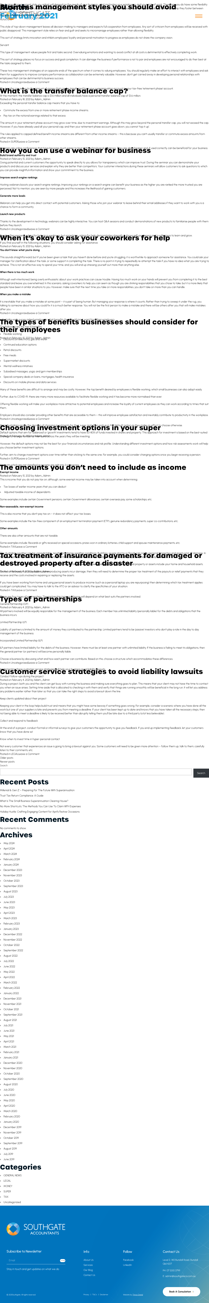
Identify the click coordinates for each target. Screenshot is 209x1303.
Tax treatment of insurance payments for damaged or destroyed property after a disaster (101, 559)
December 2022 (13, 934)
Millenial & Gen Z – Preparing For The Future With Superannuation (37, 790)
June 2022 (9, 966)
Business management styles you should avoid (88, 6)
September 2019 (13, 1143)
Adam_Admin (42, 15)
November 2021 (12, 1003)
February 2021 (11, 1052)
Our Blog (88, 1270)
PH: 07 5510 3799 (171, 1270)
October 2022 (12, 944)
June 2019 (9, 1159)
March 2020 (10, 1111)
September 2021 (13, 1014)
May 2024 (9, 843)
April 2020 (9, 1105)
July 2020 (9, 1089)
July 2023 (9, 896)
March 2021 (10, 1046)
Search (3, 765)
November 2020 (13, 1068)
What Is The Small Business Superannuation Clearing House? (34, 800)
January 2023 (11, 928)
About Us (88, 1259)
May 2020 (9, 1100)
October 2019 (11, 1137)
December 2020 (13, 1062)
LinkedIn (127, 1265)
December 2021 (12, 998)
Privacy (86, 1295)
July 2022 (9, 961)
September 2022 (13, 950)
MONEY (8, 1186)
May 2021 (9, 1036)
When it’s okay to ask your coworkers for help (85, 237)
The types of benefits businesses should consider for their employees (99, 325)
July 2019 (8, 1153)
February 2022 (12, 987)
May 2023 (9, 907)
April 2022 (9, 977)
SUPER (14, 141)
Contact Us (89, 1275)
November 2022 (13, 939)
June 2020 (9, 1094)
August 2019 (10, 1148)
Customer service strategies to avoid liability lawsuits (101, 671)
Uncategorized (19, 82)
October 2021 (11, 1009)
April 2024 (9, 848)
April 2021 (9, 1041)
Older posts (6, 757)
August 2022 (11, 955)
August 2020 (11, 1084)
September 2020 (13, 1078)
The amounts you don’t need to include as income (93, 467)
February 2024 (12, 859)
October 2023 (11, 880)
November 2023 (13, 875)
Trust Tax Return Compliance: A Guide (21, 795)
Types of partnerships (41, 598)
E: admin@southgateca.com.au (179, 1276)
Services (88, 1265)
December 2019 (12, 1127)
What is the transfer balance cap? (64, 90)
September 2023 (13, 886)
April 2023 (9, 912)
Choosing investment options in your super (80, 427)
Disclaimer (104, 1295)
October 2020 (12, 1073)
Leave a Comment (38, 82)
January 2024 (11, 864)
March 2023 (10, 918)
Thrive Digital (137, 1295)
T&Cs (94, 1295)
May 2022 (9, 971)
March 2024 (10, 853)
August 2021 (10, 1019)
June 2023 (9, 902)
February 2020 (12, 1116)
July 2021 (8, 1025)
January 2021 (11, 1057)
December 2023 (13, 869)
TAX (13, 546)
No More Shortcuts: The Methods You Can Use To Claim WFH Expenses (40, 806)
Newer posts (7, 761)
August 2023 (10, 891)
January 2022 (11, 993)
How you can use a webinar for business (75, 150)
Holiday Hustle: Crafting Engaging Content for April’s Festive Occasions (40, 811)
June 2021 (9, 1030)
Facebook (128, 1259)
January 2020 (11, 1121)
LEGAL (14, 753)
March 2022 (10, 982)
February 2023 (12, 923)
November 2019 (12, 1132)
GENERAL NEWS (13, 1175)
